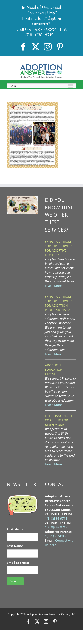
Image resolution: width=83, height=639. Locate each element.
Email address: (18, 563)
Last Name (15, 546)
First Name (15, 529)
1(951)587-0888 (56, 536)
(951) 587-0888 (40, 30)
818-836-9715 (39, 35)
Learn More (53, 285)
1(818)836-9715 (56, 518)
